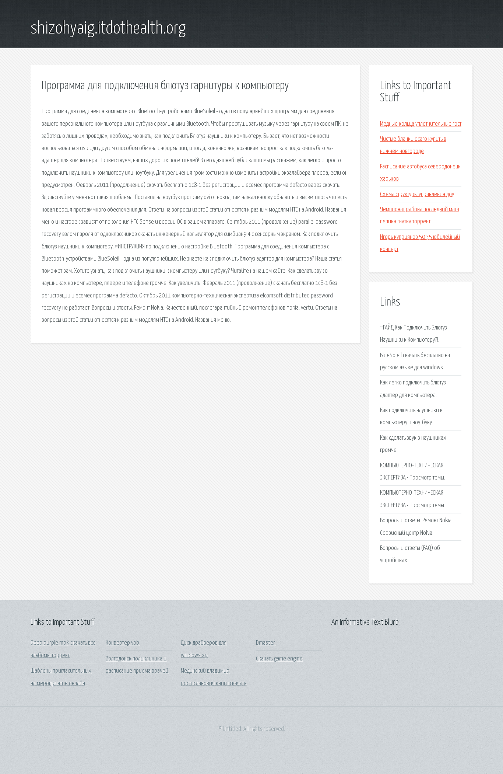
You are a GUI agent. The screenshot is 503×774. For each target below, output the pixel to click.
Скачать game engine (279, 659)
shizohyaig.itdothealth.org (108, 28)
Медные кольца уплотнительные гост (420, 124)
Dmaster (265, 643)
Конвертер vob (122, 643)
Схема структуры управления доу (417, 194)
